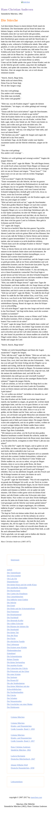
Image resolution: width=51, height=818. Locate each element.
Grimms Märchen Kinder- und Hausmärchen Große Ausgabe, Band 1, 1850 (23, 726)
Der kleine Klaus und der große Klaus (22, 585)
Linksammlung (17, 782)
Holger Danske (13, 659)
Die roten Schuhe (14, 674)
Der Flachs (11, 638)
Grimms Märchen (18, 717)
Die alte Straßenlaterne (16, 683)
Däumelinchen (12, 582)
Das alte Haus (12, 635)
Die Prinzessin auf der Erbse (18, 671)
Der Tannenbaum (14, 573)
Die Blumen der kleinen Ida (18, 626)
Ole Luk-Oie (12, 579)
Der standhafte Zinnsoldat (17, 588)
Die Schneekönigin (14, 656)
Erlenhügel (11, 653)
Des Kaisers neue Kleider (17, 647)
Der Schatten (12, 698)
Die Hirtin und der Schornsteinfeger (21, 609)
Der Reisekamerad (14, 615)
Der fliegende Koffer (15, 620)
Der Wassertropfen (14, 701)
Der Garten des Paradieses (17, 594)
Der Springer (12, 677)
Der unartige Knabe (14, 665)
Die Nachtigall (12, 617)
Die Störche (11, 603)
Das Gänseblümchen (15, 597)
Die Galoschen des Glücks (17, 668)
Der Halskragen (13, 707)
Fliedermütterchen (14, 650)
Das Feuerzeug (13, 612)
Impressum (15, 560)
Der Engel (11, 606)
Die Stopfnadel (13, 629)
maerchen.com (36, 797)
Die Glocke (11, 695)
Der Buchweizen (13, 591)
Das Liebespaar (13, 644)
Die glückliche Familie (16, 641)
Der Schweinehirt (14, 576)
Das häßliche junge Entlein (17, 600)
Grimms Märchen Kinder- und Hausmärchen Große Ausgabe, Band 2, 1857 (23, 738)
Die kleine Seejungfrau (16, 662)
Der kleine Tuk (13, 632)
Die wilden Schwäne (15, 623)
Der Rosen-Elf (12, 680)
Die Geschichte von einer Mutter (19, 704)
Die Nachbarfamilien (15, 692)
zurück (9, 570)
